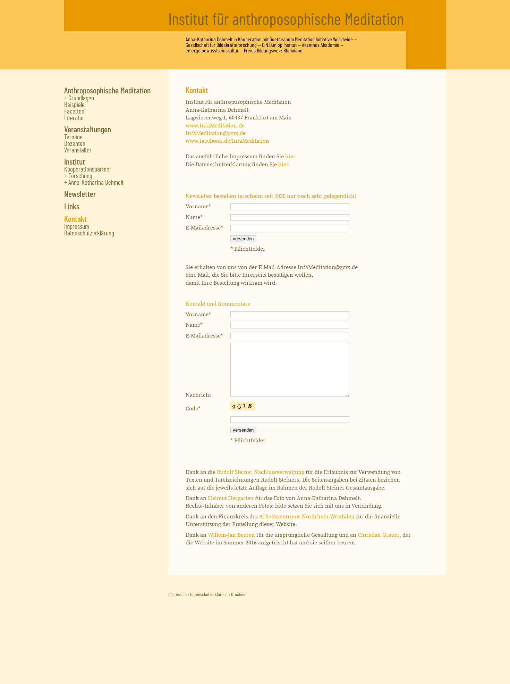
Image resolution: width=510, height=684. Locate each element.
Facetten (74, 111)
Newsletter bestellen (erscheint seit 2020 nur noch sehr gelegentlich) (271, 196)
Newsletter (80, 194)
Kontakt (75, 219)
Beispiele (74, 105)
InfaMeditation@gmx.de (216, 133)
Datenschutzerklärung (89, 233)
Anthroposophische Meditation (107, 91)
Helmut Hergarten (231, 498)
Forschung (80, 176)
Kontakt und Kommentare (218, 304)
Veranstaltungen (87, 130)
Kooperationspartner (87, 169)
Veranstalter (78, 150)
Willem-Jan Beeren (231, 535)
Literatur (74, 118)
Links (71, 207)
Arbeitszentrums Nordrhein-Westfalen (307, 516)
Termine (73, 137)
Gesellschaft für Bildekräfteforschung (221, 45)
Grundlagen (81, 98)
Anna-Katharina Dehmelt (209, 39)
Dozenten (74, 144)
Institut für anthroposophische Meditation (286, 20)
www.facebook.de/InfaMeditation (227, 141)
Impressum (76, 227)
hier (290, 156)
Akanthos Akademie (320, 45)
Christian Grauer (378, 535)
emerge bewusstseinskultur (212, 50)
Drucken (238, 594)
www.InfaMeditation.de (215, 126)
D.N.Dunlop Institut (279, 45)
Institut (74, 162)
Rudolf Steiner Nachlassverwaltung (260, 472)
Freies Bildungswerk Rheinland (273, 50)
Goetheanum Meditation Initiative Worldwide (311, 39)
